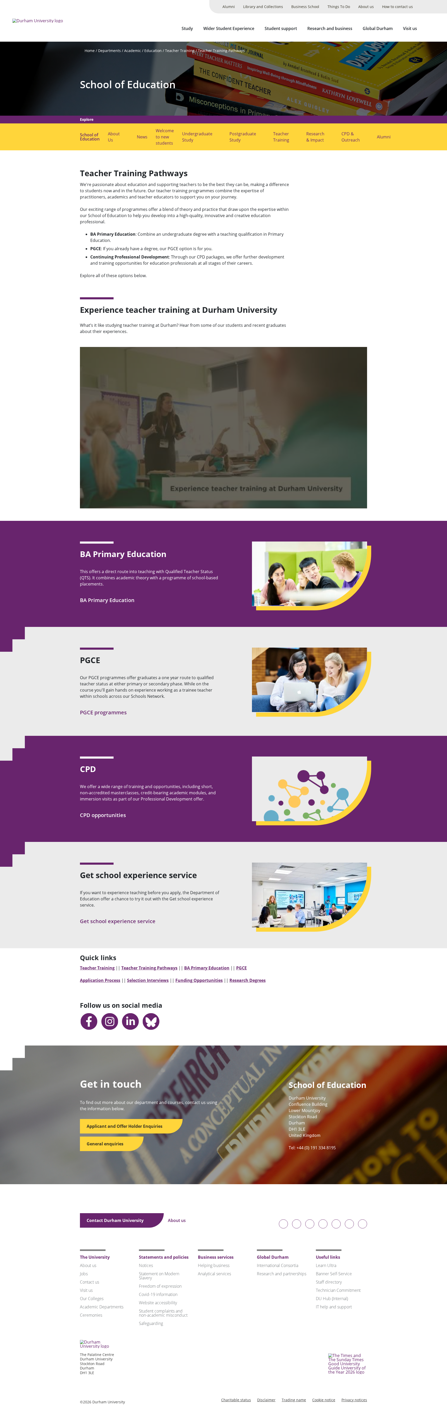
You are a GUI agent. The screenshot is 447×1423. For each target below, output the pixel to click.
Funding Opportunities (199, 980)
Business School (305, 6)
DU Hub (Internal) (332, 1298)
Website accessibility (158, 1303)
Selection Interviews (148, 980)
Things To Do (338, 6)
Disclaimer (266, 1399)
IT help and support (334, 1307)
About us (366, 6)
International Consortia (277, 1265)
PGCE (241, 968)
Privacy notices (354, 1399)
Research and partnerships (281, 1274)
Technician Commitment (338, 1290)
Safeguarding (151, 1323)
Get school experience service (118, 921)
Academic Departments (101, 1307)
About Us (114, 137)
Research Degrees (247, 980)
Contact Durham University (116, 1220)
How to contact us (397, 6)
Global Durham (378, 28)
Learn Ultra (326, 1265)
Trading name (294, 1399)
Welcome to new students (165, 137)
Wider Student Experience (228, 28)
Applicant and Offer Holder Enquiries (125, 1126)
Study (187, 28)
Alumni (228, 6)
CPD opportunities (103, 815)
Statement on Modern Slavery (159, 1276)
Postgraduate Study (242, 137)
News (142, 137)
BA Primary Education (108, 600)
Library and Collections (263, 6)
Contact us (89, 1282)
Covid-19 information (158, 1294)
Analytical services (214, 1274)
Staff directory (329, 1282)
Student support (281, 28)
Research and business (329, 28)
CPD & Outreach (350, 137)
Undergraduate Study (197, 137)
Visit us (410, 28)
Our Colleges (91, 1298)
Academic (132, 50)
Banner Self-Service (334, 1274)
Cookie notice (323, 1399)
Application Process (100, 980)
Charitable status (236, 1399)
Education (153, 50)
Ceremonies (91, 1315)
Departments (109, 50)
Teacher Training (180, 50)
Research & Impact (315, 137)
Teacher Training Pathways (221, 50)
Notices (146, 1265)
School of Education (128, 84)
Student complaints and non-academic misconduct (163, 1313)
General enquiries (105, 1144)
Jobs (84, 1274)
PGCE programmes (104, 712)
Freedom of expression (160, 1286)
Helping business (213, 1265)
